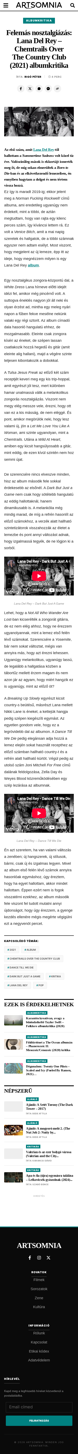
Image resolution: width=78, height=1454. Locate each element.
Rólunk (39, 1333)
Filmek (39, 1280)
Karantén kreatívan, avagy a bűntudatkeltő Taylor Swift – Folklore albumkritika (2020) (45, 1022)
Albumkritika (39, 20)
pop (41, 985)
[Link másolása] (57, 88)
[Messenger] (48, 88)
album (33, 265)
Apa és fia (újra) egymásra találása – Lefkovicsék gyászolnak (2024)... (49, 1177)
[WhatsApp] (39, 88)
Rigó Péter (33, 76)
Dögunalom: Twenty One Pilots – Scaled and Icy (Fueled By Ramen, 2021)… (48, 1070)
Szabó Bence (40, 1184)
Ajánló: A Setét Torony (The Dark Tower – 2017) (49, 1106)
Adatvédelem (39, 1360)
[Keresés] (69, 5)
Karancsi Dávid (42, 1160)
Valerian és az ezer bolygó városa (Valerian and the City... (48, 1154)
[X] (30, 88)
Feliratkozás (39, 1420)
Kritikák (33, 1146)
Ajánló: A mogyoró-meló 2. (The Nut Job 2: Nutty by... (48, 1130)
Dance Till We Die (21, 967)
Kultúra (39, 1307)
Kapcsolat (39, 1342)
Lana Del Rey (43, 150)
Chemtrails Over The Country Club (35, 958)
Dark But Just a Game (25, 976)
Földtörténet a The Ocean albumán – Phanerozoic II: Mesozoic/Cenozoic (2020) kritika (49, 1046)
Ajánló (32, 1099)
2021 (13, 949)
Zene (39, 1298)
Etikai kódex (39, 1351)
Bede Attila (39, 1113)
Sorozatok (39, 1289)
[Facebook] (21, 88)
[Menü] (8, 5)
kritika (56, 976)
